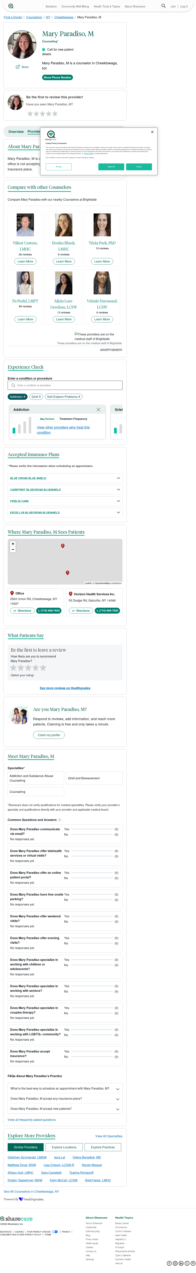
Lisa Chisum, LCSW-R (59, 1165)
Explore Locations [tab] (64, 1147)
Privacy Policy (89, 153)
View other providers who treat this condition (63, 430)
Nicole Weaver (92, 1165)
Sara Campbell (51, 1172)
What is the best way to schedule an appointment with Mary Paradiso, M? (60, 1088)
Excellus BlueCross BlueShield (35, 513)
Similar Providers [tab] (25, 1147)
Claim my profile (49, 735)
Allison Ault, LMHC (20, 1172)
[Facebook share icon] (169, 1264)
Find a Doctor (13, 17)
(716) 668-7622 (50, 610)
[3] (42, 112)
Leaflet (88, 583)
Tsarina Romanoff (81, 1172)
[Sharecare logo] (41, 1219)
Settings (59, 167)
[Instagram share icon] (175, 1264)
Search (163, 6)
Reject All (111, 167)
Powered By (11, 1199)
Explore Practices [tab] (103, 1147)
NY (48, 17)
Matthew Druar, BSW (22, 1165)
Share (25, 67)
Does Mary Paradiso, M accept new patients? (41, 1108)
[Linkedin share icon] (181, 1264)
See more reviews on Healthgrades (65, 688)
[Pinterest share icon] (193, 1264)
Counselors (34, 17)
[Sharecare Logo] (10, 6)
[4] (49, 112)
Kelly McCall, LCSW (64, 1180)
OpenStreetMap (102, 583)
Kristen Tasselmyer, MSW (25, 1180)
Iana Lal (59, 1157)
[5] (55, 112)
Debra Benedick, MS (87, 1157)
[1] (29, 112)
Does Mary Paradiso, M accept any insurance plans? (46, 1098)
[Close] (152, 132)
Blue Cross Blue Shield (28, 478)
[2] (36, 112)
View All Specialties (108, 1136)
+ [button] (13, 543)
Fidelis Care (19, 501)
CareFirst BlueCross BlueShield (35, 490)
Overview (16, 131)
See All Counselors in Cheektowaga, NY (31, 1191)
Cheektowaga (63, 17)
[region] (99, 151)
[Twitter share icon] (187, 1264)
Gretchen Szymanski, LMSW (27, 1157)
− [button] (13, 549)
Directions (24, 610)
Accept (138, 167)
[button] (59, 819)
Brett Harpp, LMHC (98, 1180)
